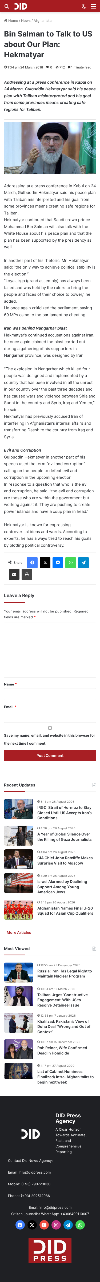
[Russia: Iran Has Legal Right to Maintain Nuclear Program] (18, 973)
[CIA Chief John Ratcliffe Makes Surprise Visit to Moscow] (18, 859)
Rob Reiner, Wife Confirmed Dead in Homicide (62, 1050)
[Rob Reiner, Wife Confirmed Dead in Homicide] (18, 1049)
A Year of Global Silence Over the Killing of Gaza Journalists (64, 837)
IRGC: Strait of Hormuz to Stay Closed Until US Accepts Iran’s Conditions (64, 812)
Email (10, 707)
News (26, 20)
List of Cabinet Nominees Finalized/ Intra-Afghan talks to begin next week (65, 1076)
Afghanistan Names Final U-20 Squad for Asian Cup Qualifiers (65, 911)
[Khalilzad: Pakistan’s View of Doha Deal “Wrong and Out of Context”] (18, 1023)
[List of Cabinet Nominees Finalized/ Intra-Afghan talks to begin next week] (18, 1071)
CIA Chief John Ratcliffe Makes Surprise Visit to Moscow (65, 860)
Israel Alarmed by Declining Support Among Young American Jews (62, 886)
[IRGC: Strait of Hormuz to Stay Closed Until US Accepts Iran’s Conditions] (18, 809)
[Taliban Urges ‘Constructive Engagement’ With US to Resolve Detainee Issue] (18, 996)
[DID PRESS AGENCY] (20, 6)
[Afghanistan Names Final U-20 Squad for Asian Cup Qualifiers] (18, 910)
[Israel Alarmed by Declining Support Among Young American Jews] (18, 883)
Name (10, 684)
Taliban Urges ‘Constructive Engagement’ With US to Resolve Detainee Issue (62, 999)
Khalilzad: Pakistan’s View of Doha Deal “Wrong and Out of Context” (63, 1026)
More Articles (19, 932)
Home (12, 20)
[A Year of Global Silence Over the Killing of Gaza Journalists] (18, 836)
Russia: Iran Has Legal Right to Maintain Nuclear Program (64, 974)
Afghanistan (44, 20)
